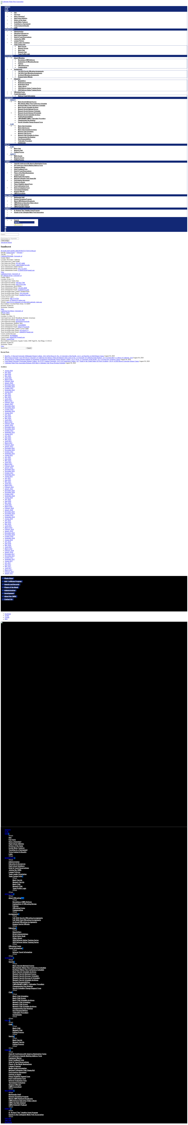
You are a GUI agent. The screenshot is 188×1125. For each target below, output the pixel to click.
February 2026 (9, 381)
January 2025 (9, 404)
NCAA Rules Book (19, 936)
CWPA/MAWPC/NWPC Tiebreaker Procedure (28, 984)
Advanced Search (6, 242)
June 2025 (8, 395)
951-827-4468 (20, 263)
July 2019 (8, 520)
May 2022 (8, 460)
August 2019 (9, 519)
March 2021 (8, 485)
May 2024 (8, 418)
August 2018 (9, 540)
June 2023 (8, 437)
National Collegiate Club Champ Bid (22, 1070)
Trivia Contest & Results (17, 852)
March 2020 (8, 506)
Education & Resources (17, 864)
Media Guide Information (18, 1068)
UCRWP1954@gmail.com (26, 270)
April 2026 (8, 378)
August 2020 (9, 497)
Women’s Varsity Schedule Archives (25, 980)
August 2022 (9, 455)
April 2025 (8, 399)
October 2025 (9, 388)
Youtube (8, 1119)
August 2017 (9, 561)
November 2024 (10, 408)
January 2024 (9, 425)
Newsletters (17, 932)
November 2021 (10, 471)
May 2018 (8, 545)
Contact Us (8, 599)
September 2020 (10, 496)
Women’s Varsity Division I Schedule (26, 976)
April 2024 (8, 420)
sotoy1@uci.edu (21, 284)
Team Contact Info (15, 876)
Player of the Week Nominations (20, 1064)
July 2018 (8, 542)
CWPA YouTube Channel (17, 1103)
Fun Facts (12, 840)
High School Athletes (16, 844)
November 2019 (10, 513)
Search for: (4, 348)
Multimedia (9, 1091)
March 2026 (8, 379)
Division (19, 252)
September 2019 (10, 517)
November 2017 (10, 556)
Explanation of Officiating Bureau (25, 904)
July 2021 (8, 478)
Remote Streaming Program (18, 1097)
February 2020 (9, 508)
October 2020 (9, 494)
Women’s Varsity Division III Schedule (26, 978)
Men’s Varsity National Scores (23, 966)
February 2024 (9, 423)
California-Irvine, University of (10, 274)
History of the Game (16, 846)
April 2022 (8, 462)
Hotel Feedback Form (16, 1060)
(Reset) (33, 251)
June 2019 (8, 522)
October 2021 (9, 473)
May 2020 (8, 503)
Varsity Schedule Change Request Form (27, 988)
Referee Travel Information (22, 952)
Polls (7, 1020)
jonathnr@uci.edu (24, 295)
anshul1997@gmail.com (17, 337)
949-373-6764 (14, 298)
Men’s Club (16, 884)
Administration (9, 590)
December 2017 (10, 554)
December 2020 (10, 490)
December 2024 (10, 406)
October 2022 (9, 452)
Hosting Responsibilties (21, 982)
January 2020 (9, 510)
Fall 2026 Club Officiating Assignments (27, 920)
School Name (10, 252)
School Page (10, 339)
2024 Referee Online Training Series (26, 940)
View (2, 272)
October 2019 (9, 515)
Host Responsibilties (20, 1011)
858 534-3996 (20, 320)
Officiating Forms (19, 908)
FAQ (10, 838)
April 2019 (8, 526)
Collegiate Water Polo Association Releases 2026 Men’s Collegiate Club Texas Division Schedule (35, 363)
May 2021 (8, 482)
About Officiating (15, 898)
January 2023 (9, 446)
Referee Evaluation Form (18, 1081)
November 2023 (10, 429)
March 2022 (8, 464)
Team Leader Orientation (18, 874)
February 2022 (9, 466)
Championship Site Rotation (23, 986)
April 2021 (8, 483)
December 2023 (10, 427)
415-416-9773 (24, 330)
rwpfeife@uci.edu (23, 290)
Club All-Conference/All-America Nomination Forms (27, 1054)
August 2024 (9, 413)
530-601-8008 (22, 288)
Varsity (8, 830)
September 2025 (10, 390)
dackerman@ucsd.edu (22, 321)
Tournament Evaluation (17, 1083)
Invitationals (17, 1015)
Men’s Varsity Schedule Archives (24, 972)
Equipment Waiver (15, 1058)
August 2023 (9, 434)
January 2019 (9, 531)
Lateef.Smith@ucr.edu (23, 265)
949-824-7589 (20, 282)
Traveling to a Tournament (18, 850)
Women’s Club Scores (20, 1004)
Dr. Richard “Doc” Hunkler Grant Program (23, 1113)
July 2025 (8, 393)
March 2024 (8, 422)
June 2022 (8, 459)
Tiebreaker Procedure (20, 1013)
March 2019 (8, 527)
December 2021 (10, 469)
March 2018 (8, 549)
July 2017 (8, 563)
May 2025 (8, 397)
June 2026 (8, 374)
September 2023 (10, 432)
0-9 (3, 251)
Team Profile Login (19, 888)
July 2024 (8, 415)
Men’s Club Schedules (20, 996)
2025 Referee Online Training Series (26, 942)
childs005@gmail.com (26, 332)
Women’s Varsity (18, 882)
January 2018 (9, 552)
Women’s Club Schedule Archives (25, 1006)
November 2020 (10, 492)
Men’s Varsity (17, 880)
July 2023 (8, 436)
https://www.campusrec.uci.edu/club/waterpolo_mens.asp (24, 302)
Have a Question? (15, 842)
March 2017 (8, 570)
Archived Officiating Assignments (25, 922)
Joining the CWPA (15, 870)
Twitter (8, 1120)
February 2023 (9, 445)
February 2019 (9, 529)
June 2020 (8, 501)
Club (6, 832)
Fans (6, 834)
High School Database (17, 866)
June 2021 (8, 480)
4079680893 (14, 335)
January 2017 (9, 573)
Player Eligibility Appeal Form (19, 1077)
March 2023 (8, 443)
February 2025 (9, 402)
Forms (7, 1050)
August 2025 (9, 392)
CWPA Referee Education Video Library (23, 1101)
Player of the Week (11, 587)
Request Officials (15, 1085)
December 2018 (10, 533)
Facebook (8, 1122)
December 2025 (10, 385)
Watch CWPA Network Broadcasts (21, 1099)
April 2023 (8, 441)
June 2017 (8, 564)
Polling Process (18, 1032)
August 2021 (9, 476)
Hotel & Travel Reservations (19, 868)
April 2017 (8, 568)
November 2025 (10, 386)
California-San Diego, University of (12, 311)
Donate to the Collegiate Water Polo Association (26, 1115)
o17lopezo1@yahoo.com (17, 300)
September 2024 (10, 411)
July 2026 (8, 372)
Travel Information (15, 948)
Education (12, 928)
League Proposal (15, 1066)
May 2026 (8, 376)
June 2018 (8, 543)
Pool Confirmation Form (17, 1079)
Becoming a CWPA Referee (22, 902)
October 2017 (9, 557)
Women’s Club (17, 886)
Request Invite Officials (21, 924)
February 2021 (9, 487)
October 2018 (9, 536)
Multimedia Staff (15, 1095)
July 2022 (8, 457)
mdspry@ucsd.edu (23, 327)
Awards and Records (11, 584)
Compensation (18, 910)
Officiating (9, 894)
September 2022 (10, 453)
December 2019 (10, 512)
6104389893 (22, 325)
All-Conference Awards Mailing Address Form (25, 1056)
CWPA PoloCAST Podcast (18, 1105)
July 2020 (8, 499)
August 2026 (9, 370)
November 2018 (10, 535)
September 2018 (10, 538)
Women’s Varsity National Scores (24, 974)
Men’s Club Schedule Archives (23, 1000)
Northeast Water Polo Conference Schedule (28, 970)
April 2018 (8, 547)
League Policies (14, 872)
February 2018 (9, 550)
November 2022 (10, 450)
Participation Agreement (17, 1072)
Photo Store (8, 578)
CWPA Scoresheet (15, 1087)
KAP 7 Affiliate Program (12, 581)
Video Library (17, 938)
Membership (9, 858)
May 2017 (8, 566)
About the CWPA (10, 596)
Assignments (13, 914)
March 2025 (8, 400)
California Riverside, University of (11, 256)
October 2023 (9, 430)
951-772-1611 (22, 268)
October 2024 (9, 409)
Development (9, 593)
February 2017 (9, 572)
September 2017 (10, 559)
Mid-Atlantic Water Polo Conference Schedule (29, 968)
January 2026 (9, 383)
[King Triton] (5, 312)
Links (11, 854)
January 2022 (9, 467)
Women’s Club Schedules (21, 1002)
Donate (7, 1109)
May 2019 (8, 524)
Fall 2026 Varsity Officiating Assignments (28, 918)
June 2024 (8, 416)
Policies (16, 906)
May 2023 (8, 439)
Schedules (9, 958)
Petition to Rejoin (15, 1074)
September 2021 (10, 475)
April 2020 (8, 505)
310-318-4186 (24, 293)
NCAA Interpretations (20, 934)
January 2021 (9, 489)
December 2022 (10, 448)
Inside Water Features (17, 848)
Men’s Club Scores (19, 998)
